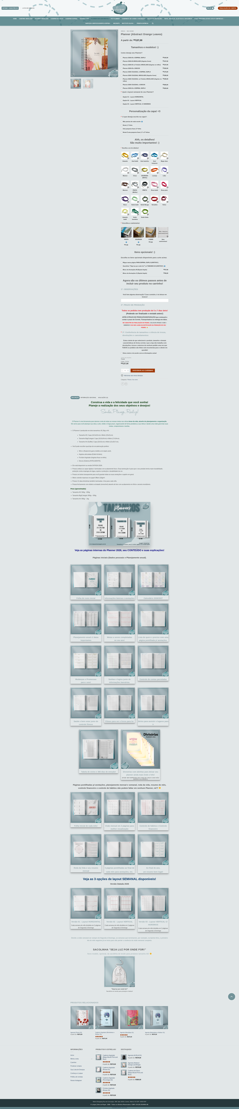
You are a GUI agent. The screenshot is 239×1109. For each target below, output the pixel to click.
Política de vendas (76, 1077)
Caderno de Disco (57, 18)
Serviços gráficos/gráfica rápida (97, 23)
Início (123, 31)
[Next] (115, 53)
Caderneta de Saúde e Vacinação (133, 18)
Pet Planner (115, 18)
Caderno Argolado (26, 18)
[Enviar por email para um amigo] (126, 383)
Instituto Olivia (127, 23)
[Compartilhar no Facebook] (122, 383)
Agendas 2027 (84, 18)
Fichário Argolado (41, 18)
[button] (210, 8)
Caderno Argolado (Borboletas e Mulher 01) (104, 1033)
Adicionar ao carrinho (142, 370)
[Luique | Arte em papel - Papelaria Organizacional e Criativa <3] (119, 8)
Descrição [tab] (75, 397)
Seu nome (130, 31)
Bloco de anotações (155, 18)
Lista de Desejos (28, 8)
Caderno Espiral (71, 18)
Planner (129, 379)
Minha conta (74, 1059)
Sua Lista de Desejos (77, 1069)
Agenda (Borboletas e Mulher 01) (155, 1032)
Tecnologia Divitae (119, 1107)
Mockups (116, 23)
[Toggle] (92, 1059)
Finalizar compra (76, 1066)
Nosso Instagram (76, 1080)
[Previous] (73, 53)
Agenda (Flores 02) (76, 1032)
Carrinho (73, 1062)
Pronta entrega (142, 23)
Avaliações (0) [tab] (103, 397)
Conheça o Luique (76, 1073)
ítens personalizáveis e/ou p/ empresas (208, 18)
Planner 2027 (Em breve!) (99, 18)
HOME (15, 18)
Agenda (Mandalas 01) (127, 1032)
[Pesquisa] (153, 23)
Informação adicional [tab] (88, 397)
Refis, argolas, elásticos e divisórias (178, 18)
